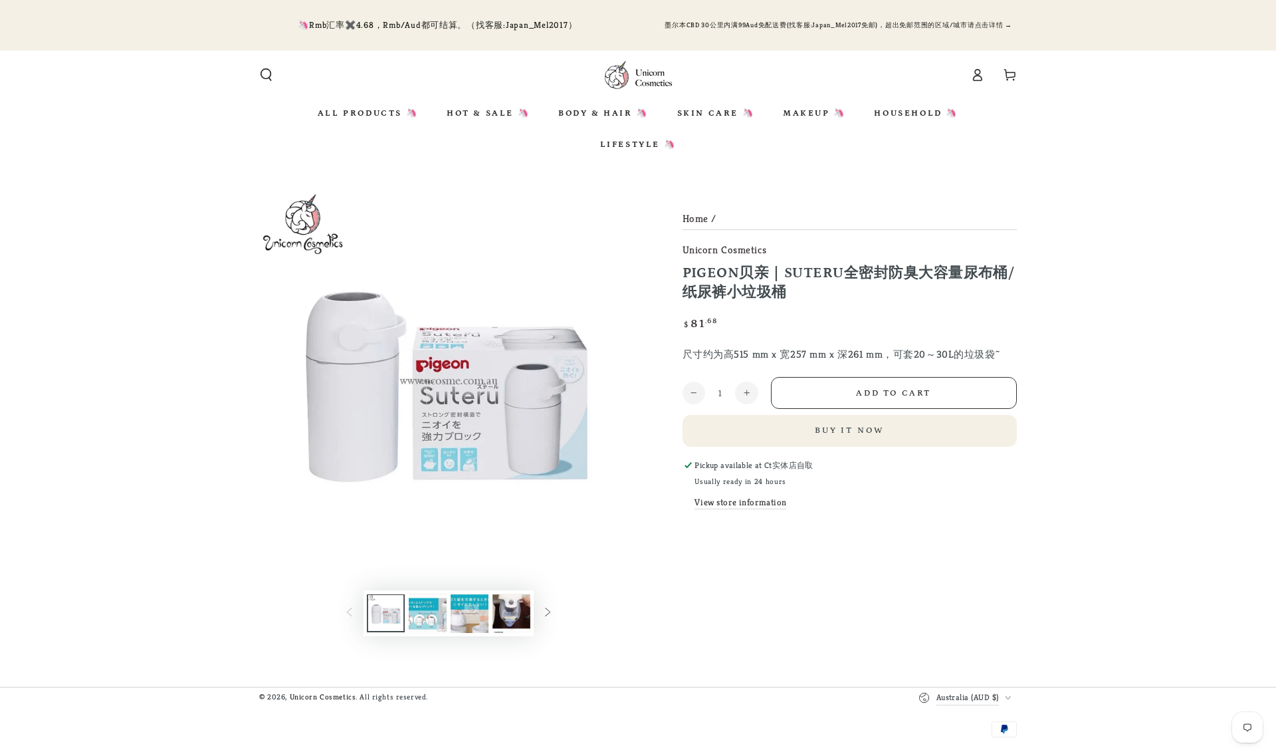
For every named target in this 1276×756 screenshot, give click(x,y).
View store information (740, 502)
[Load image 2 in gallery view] (428, 613)
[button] (266, 75)
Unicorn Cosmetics (725, 249)
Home (695, 218)
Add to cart (893, 393)
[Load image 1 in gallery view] (386, 613)
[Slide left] (350, 614)
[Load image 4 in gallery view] (511, 613)
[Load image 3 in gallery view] (469, 613)
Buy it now (850, 431)
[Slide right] (548, 614)
